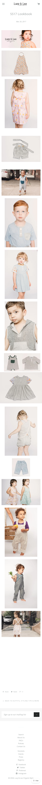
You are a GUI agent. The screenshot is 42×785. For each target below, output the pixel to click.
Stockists (21, 751)
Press (21, 757)
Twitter (22, 767)
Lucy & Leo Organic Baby (24, 778)
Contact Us (21, 746)
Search (21, 734)
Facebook (22, 764)
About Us (21, 737)
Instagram (22, 773)
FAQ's (21, 740)
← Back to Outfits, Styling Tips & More (21, 701)
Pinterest (22, 770)
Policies (21, 743)
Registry (21, 760)
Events (21, 754)
